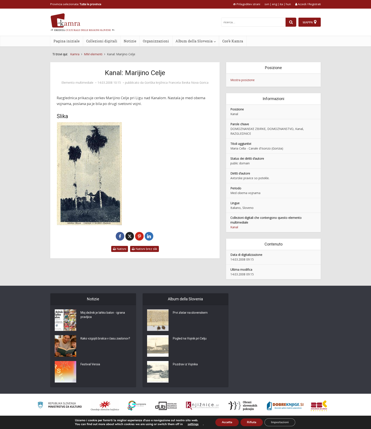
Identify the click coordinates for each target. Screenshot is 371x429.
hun (288, 4)
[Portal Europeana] (137, 405)
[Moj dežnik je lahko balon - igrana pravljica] (65, 320)
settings (193, 424)
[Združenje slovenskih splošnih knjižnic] (202, 405)
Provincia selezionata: (75, 4)
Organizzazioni (156, 41)
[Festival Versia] (65, 372)
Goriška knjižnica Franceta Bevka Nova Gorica (176, 83)
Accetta (227, 422)
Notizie (130, 41)
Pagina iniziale (66, 41)
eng (274, 4)
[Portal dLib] (166, 405)
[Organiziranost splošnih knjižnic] (105, 405)
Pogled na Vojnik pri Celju (190, 338)
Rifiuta (251, 422)
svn (267, 4)
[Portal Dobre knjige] (285, 405)
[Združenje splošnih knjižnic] (319, 405)
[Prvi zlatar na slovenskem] (158, 320)
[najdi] (291, 22)
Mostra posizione (242, 80)
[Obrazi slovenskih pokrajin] (243, 405)
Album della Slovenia (194, 41)
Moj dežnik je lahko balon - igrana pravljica (103, 315)
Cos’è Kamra (232, 41)
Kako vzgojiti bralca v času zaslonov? (105, 338)
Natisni (121, 249)
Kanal (234, 227)
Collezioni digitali (101, 41)
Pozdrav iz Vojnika (185, 364)
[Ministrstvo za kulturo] (59, 405)
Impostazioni (280, 422)
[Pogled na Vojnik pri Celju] (158, 346)
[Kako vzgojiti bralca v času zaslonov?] (65, 346)
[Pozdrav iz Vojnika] (158, 372)
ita (281, 4)
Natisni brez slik (146, 249)
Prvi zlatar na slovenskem (190, 312)
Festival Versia (90, 364)
